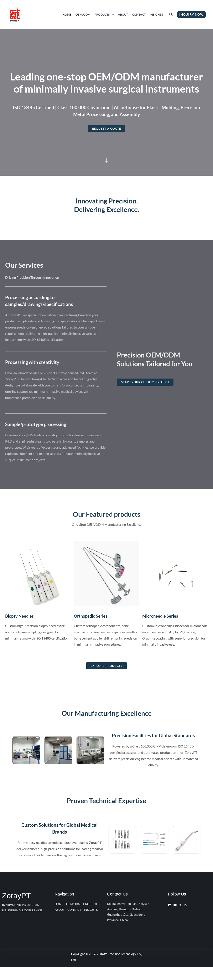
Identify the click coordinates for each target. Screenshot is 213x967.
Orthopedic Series (90, 615)
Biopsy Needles (19, 615)
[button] (112, 14)
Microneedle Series (160, 615)
